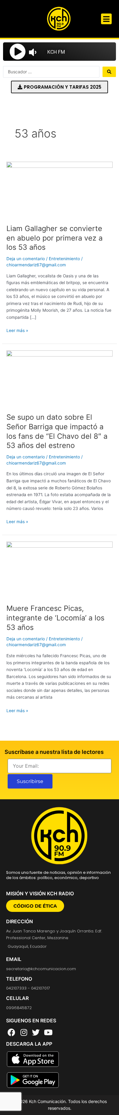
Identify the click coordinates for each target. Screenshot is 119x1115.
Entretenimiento (64, 258)
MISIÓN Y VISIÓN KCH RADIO (40, 893)
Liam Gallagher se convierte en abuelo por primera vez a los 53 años (54, 238)
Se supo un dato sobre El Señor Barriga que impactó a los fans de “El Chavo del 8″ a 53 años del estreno (56, 431)
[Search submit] (109, 72)
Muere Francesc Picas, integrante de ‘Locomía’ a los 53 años (55, 618)
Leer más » (17, 330)
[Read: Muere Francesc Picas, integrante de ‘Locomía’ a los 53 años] (59, 569)
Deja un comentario (25, 258)
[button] (106, 19)
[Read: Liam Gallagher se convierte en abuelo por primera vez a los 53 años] (59, 189)
